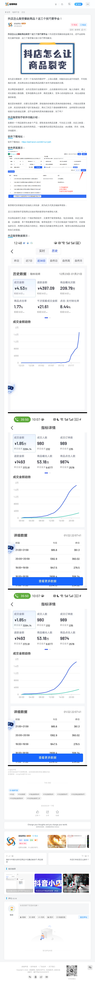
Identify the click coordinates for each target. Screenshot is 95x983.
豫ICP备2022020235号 (41, 972)
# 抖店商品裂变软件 (16, 798)
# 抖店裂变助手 (62, 794)
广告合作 (43, 966)
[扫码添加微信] (90, 967)
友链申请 (25, 966)
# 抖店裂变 (21, 794)
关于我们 (52, 966)
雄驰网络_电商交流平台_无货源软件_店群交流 (44, 970)
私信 (84, 24)
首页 (8, 12)
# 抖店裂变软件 (48, 794)
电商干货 (15, 12)
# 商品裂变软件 (34, 794)
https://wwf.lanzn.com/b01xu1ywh (36, 141)
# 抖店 (12, 794)
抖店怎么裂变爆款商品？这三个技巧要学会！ (35, 18)
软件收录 (34, 966)
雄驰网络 (17, 23)
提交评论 (83, 917)
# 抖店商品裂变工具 (33, 798)
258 (27, 840)
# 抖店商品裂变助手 (78, 794)
